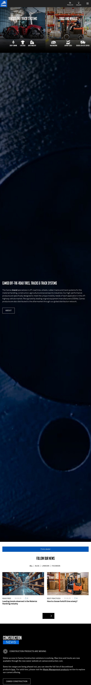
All (31, 566)
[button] (48, 616)
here (13, 669)
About (8, 311)
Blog (37, 566)
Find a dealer (45, 549)
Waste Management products (56, 669)
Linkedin (45, 566)
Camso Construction (16, 681)
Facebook (56, 566)
